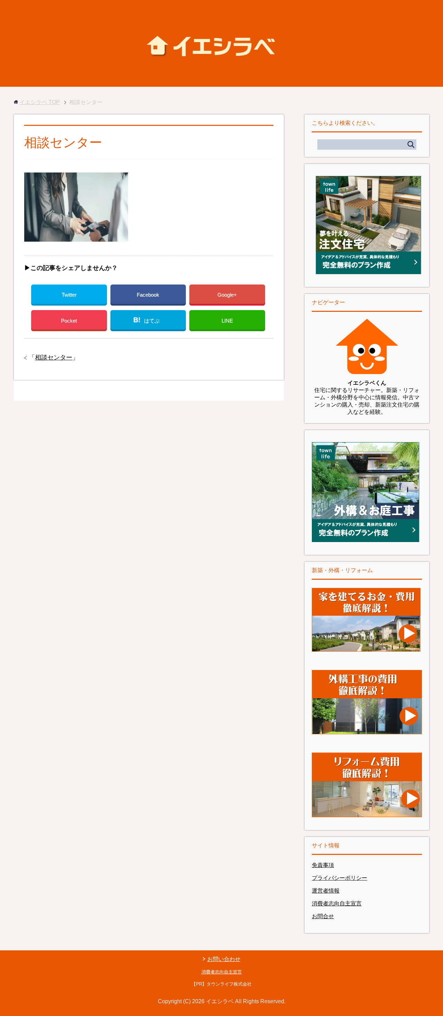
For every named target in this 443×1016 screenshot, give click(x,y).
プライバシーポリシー (339, 878)
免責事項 (323, 865)
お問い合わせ (224, 959)
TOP (39, 102)
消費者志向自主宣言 (337, 903)
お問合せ (323, 916)
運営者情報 (326, 891)
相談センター (53, 357)
